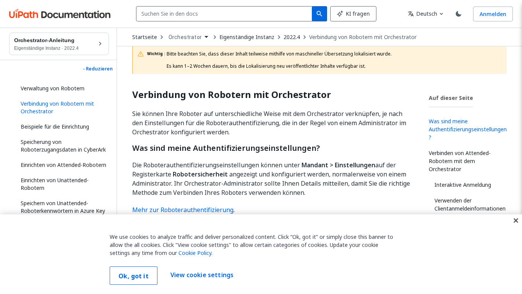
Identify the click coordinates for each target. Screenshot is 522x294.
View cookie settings (201, 274)
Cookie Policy (194, 253)
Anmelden (493, 14)
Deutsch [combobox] (422, 14)
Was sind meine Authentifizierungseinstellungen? (226, 148)
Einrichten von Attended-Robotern (63, 165)
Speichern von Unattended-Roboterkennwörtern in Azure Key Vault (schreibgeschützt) (63, 210)
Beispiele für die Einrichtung (55, 126)
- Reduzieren (98, 68)
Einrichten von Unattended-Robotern (55, 184)
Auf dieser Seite (451, 98)
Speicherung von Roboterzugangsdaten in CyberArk (63, 146)
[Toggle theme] (458, 13)
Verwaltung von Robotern (52, 88)
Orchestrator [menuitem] (185, 37)
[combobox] (225, 14)
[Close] (516, 220)
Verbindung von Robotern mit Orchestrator (363, 37)
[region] (261, 254)
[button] (62, 107)
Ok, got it (133, 276)
